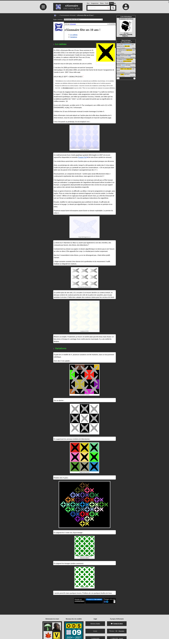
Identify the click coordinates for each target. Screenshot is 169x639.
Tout (131, 57)
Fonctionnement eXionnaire (68, 15)
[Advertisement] (43, 49)
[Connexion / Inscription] (126, 6)
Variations (73, 37)
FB (116, 631)
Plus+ (133, 47)
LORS (122, 74)
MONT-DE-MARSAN (126, 69)
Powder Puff (82, 157)
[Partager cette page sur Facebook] (105, 602)
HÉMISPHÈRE (127, 61)
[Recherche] (113, 8)
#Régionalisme (127, 44)
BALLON (127, 46)
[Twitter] (107, 602)
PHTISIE (129, 50)
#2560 (129, 55)
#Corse (123, 65)
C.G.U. (95, 631)
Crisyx (118, 55)
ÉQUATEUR (129, 59)
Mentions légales (95, 623)
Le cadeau (73, 35)
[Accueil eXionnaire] (55, 15)
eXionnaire (73, 24)
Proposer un (94, 599)
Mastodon (121, 631)
